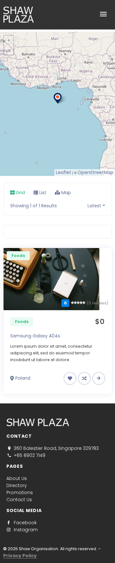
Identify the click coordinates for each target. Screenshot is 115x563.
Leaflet (63, 172)
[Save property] (70, 378)
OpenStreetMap (95, 172)
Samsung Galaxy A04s (35, 336)
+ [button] (8, 40)
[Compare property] (84, 378)
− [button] (9, 50)
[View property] (98, 378)
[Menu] (86, 15)
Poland (22, 378)
